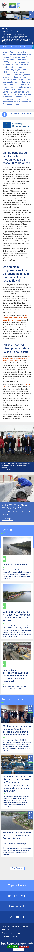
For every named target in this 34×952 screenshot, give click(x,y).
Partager (32, 43)
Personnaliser (18, 949)
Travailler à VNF (17, 895)
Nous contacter (17, 906)
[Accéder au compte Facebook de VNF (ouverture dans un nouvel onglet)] (23, 916)
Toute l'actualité (17, 868)
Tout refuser (24, 947)
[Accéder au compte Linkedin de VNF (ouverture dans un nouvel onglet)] (17, 916)
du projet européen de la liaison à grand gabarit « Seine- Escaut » (16, 358)
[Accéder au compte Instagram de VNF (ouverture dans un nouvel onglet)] (11, 916)
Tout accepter (12, 947)
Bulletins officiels (9, 937)
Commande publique (11, 933)
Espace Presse (17, 885)
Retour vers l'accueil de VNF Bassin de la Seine (17, 46)
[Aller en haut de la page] (17, 875)
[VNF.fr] (17, 5)
